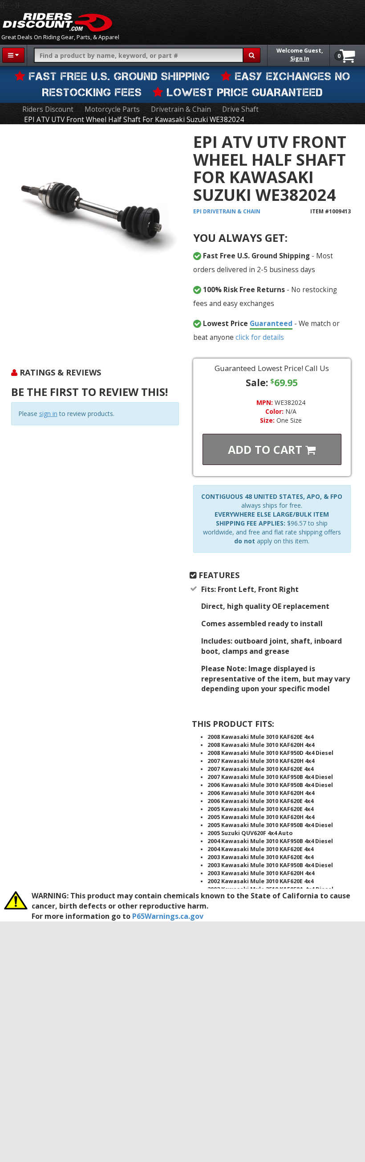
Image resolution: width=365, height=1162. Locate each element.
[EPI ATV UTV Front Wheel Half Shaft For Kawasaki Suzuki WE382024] (95, 240)
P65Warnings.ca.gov (167, 916)
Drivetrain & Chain (181, 109)
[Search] (251, 55)
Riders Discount (47, 109)
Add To (266, 449)
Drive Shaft (240, 109)
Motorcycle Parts (112, 109)
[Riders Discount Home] (57, 22)
